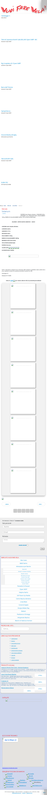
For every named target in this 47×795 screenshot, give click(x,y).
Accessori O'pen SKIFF (25, 577)
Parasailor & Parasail (23, 586)
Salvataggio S (5, 16)
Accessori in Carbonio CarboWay (24, 571)
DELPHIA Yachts (14, 648)
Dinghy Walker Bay (23, 608)
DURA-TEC (4, 183)
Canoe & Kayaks (23, 605)
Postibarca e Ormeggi (23, 614)
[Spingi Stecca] (23, 121)
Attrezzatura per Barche (23, 566)
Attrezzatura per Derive (25, 575)
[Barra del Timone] (23, 97)
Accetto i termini (23, 545)
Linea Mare (4, 213)
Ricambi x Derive (24, 573)
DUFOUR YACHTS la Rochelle (16, 650)
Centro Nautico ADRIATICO (16, 653)
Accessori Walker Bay (25, 582)
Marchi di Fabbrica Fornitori (23, 620)
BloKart (23, 611)
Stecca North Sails (7, 159)
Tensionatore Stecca (7, 688)
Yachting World (14, 638)
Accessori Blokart (25, 583)
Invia (42, 548)
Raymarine (24, 569)
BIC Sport (13, 657)
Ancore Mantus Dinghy (9, 135)
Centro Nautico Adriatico (23, 599)
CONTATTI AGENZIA (15, 660)
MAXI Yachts (23, 563)
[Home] (23, 9)
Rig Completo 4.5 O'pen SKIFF (11, 63)
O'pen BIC (13, 655)
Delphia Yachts (23, 592)
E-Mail (11, 280)
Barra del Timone (7, 87)
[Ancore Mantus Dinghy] (23, 145)
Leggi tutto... (40, 675)
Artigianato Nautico (24, 617)
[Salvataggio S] (23, 26)
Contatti (24, 793)
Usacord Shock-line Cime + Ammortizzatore (14, 667)
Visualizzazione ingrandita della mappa (9, 768)
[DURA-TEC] (23, 192)
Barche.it (13, 641)
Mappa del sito (29, 793)
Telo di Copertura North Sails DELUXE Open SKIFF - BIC (19, 40)
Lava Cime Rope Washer (8, 674)
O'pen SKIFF (23, 589)
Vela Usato (23, 560)
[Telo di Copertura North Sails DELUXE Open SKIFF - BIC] (23, 50)
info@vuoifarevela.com (16, 793)
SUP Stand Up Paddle (23, 595)
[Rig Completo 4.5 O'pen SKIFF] (23, 73)
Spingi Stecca (5, 111)
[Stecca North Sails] (23, 169)
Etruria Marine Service (15, 643)
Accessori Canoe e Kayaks (25, 578)
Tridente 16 (4, 681)
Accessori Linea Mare (25, 580)
